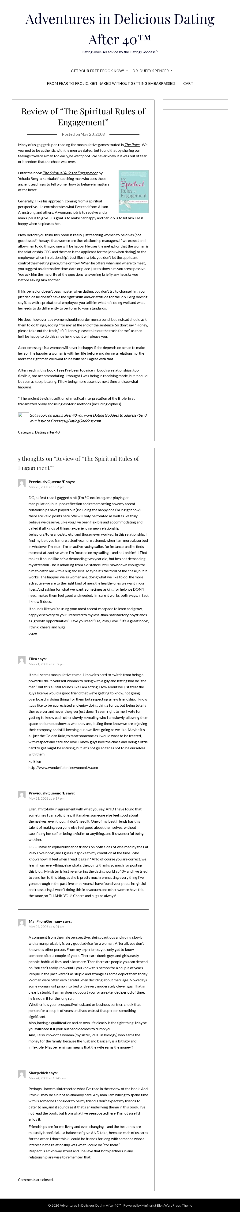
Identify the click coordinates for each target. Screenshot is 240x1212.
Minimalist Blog (153, 1205)
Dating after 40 (47, 432)
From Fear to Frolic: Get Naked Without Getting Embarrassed (111, 83)
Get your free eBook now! (97, 71)
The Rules (132, 144)
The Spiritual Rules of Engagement (70, 172)
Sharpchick (38, 1072)
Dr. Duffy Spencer (150, 71)
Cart (188, 83)
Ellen (33, 658)
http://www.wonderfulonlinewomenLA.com (63, 767)
